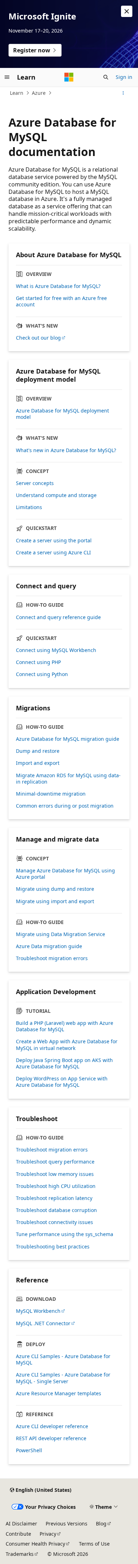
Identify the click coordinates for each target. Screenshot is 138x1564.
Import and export (37, 763)
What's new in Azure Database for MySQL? (66, 450)
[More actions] (123, 93)
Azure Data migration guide (49, 946)
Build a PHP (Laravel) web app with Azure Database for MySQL (64, 1026)
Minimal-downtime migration (51, 794)
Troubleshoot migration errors (52, 958)
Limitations (29, 507)
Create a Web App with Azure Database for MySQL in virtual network (66, 1044)
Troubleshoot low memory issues (55, 1174)
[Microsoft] (69, 77)
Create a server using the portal (54, 540)
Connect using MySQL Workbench (56, 650)
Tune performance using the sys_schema (64, 1234)
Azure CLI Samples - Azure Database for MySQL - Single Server (63, 1378)
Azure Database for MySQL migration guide (67, 739)
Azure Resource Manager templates (58, 1393)
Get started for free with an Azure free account (61, 301)
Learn (16, 93)
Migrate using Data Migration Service (60, 934)
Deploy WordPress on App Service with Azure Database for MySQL (62, 1081)
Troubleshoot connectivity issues (54, 1222)
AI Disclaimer (21, 1523)
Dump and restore (37, 751)
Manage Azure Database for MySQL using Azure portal (65, 873)
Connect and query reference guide (58, 617)
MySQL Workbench (38, 1311)
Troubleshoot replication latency (54, 1198)
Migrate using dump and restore (55, 889)
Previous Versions (66, 1523)
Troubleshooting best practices (53, 1246)
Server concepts (35, 483)
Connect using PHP (38, 662)
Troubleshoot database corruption (56, 1210)
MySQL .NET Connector (43, 1323)
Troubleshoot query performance (55, 1162)
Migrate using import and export (55, 901)
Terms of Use (94, 1543)
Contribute (18, 1533)
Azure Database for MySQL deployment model (62, 414)
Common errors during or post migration (65, 806)
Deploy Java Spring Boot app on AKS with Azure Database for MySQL (64, 1063)
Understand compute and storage (56, 495)
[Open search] (106, 77)
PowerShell (29, 1450)
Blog (101, 1523)
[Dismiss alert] (126, 11)
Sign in (124, 77)
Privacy (48, 1533)
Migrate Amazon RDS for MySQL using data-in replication (68, 778)
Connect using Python (42, 674)
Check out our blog (38, 338)
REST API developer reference (51, 1438)
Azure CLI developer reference (52, 1426)
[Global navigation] (7, 77)
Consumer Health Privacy (35, 1543)
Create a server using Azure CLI (53, 552)
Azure (39, 93)
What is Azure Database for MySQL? (58, 286)
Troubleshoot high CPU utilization (56, 1186)
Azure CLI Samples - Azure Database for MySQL (63, 1359)
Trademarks (20, 1554)
